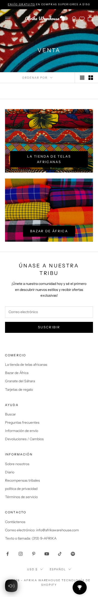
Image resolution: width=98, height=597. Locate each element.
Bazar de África (49, 231)
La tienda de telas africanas (49, 159)
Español (58, 569)
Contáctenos (15, 522)
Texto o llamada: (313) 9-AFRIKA (31, 538)
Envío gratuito (21, 4)
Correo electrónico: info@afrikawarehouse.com (42, 530)
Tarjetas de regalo (19, 389)
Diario (9, 472)
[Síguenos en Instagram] (20, 553)
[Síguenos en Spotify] (72, 553)
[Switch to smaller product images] (90, 77)
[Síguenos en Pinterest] (33, 553)
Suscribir (49, 327)
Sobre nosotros (17, 464)
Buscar (10, 414)
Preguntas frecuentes (22, 422)
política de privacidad (21, 488)
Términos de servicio (21, 497)
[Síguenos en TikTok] (59, 553)
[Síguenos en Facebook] (7, 553)
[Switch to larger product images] (82, 77)
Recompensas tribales (22, 480)
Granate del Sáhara (20, 381)
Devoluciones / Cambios (24, 439)
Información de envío (21, 430)
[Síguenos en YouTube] (46, 553)
